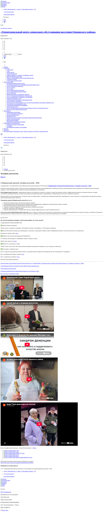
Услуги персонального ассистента (15, 90)
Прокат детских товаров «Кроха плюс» (17, 109)
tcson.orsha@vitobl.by (9, 14)
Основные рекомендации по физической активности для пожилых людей (20, 271)
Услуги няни (10, 89)
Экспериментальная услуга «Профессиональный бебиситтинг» (23, 84)
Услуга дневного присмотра (14, 101)
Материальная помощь (13, 120)
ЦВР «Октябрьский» (6, 492)
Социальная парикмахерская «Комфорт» (17, 105)
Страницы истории (12, 79)
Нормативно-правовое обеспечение (16, 121)
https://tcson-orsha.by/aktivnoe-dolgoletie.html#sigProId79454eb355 (17, 462)
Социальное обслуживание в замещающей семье (19, 100)
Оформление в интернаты (13, 112)
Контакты (6, 130)
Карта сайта (5, 510)
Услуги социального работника (15, 86)
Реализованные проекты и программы (17, 127)
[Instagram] (4, 5)
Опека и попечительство (13, 119)
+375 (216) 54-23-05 (9, 12)
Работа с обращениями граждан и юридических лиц (20, 78)
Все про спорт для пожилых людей (10, 273)
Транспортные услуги (12, 106)
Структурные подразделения (14, 80)
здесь (17, 233)
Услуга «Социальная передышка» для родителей (19, 95)
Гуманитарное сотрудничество (12, 123)
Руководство (10, 69)
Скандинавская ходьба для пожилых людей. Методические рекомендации (20, 266)
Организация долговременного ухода (16, 104)
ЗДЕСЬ (34, 448)
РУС (5, 55)
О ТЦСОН (6, 68)
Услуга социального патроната (15, 113)
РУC (5, 19)
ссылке (15, 241)
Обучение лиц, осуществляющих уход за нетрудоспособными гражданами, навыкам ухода (30, 102)
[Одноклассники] (5, 2)
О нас (8, 71)
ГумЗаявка (9, 126)
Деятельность (7, 111)
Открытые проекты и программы (15, 124)
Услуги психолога (11, 93)
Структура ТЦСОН (12, 74)
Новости (6, 128)
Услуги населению (8, 82)
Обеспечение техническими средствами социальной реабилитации (24, 117)
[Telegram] (3, 1)
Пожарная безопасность (13, 115)
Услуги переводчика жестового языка (16, 91)
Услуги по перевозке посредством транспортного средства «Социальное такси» (27, 108)
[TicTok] (3, 6)
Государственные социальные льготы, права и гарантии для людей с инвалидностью (26, 131)
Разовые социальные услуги (14, 98)
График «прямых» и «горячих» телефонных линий (20, 75)
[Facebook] (4, 4)
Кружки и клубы (11, 116)
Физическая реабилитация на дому (16, 83)
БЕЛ (5, 21)
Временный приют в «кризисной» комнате (18, 94)
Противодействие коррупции (14, 76)
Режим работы (10, 72)
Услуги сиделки (11, 87)
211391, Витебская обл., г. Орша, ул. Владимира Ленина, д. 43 (20, 9)
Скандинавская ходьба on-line (8, 268)
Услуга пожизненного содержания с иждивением (19, 97)
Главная (6, 67)
